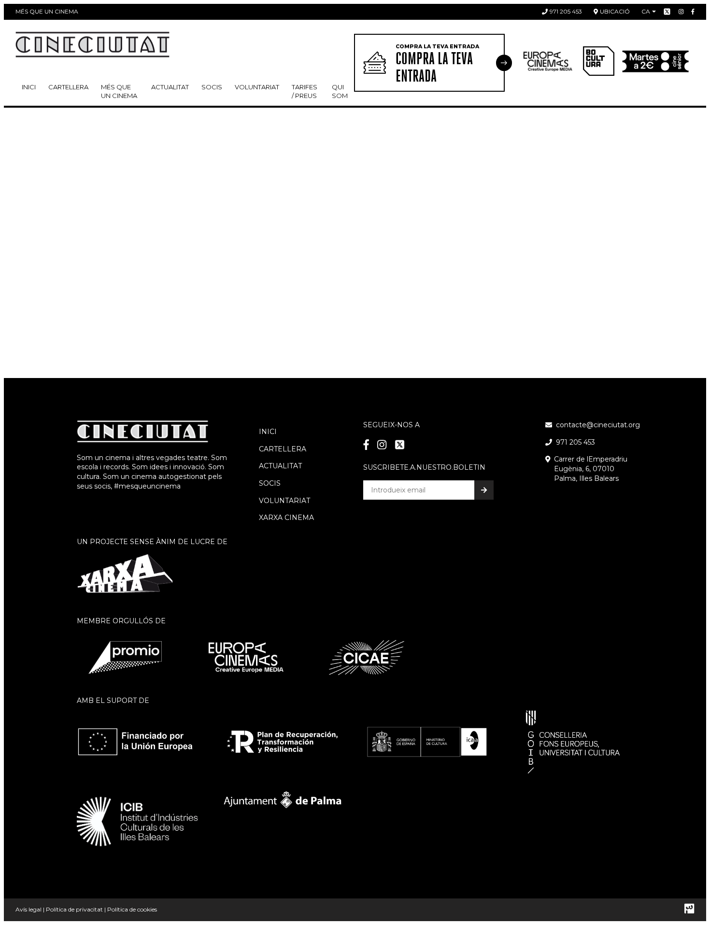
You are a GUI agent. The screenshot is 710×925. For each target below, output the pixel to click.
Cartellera (68, 87)
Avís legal (28, 909)
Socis (270, 483)
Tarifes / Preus (304, 91)
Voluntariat (257, 87)
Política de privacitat (74, 909)
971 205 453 (566, 11)
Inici (29, 87)
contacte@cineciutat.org (598, 424)
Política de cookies (132, 909)
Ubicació (615, 11)
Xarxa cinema (286, 517)
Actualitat (170, 87)
